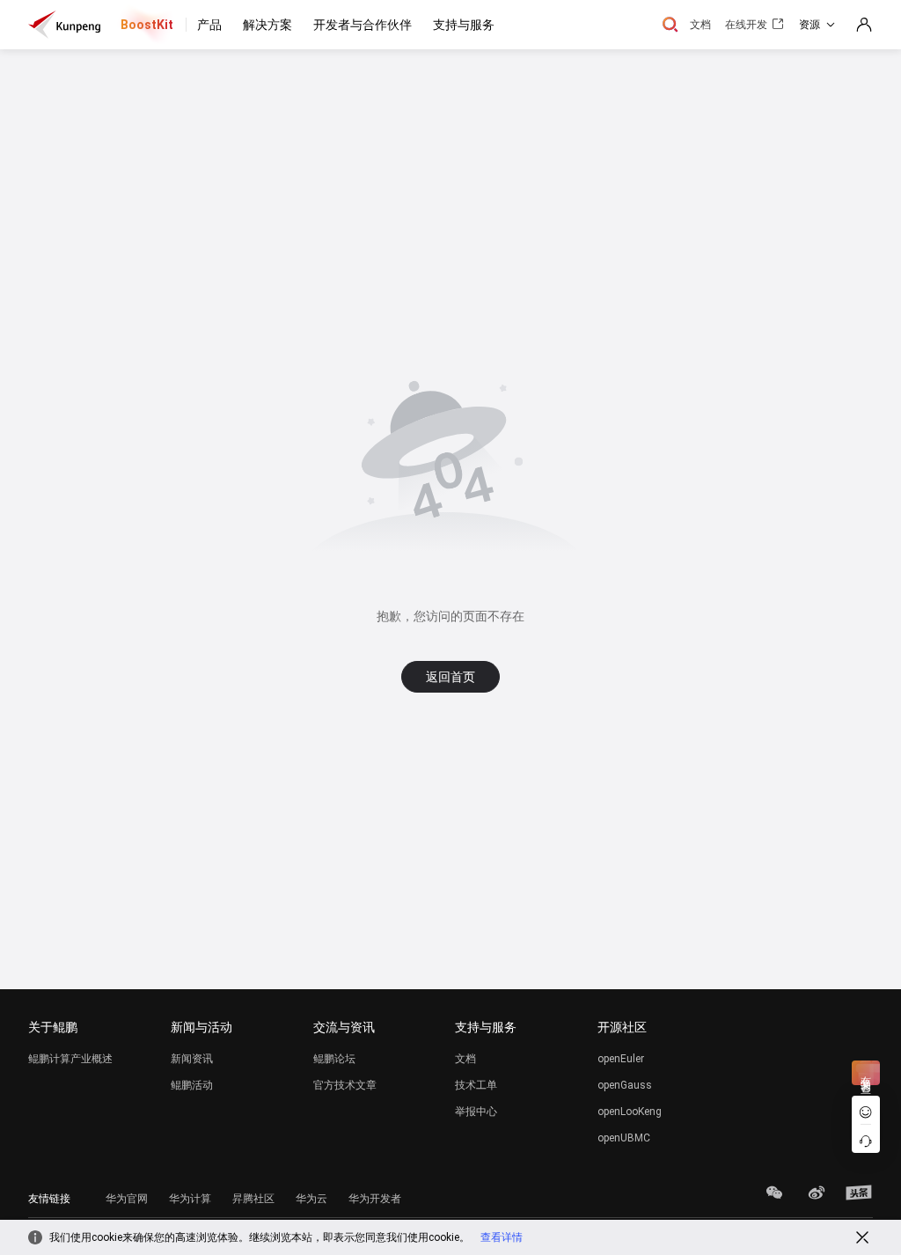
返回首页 (450, 677)
